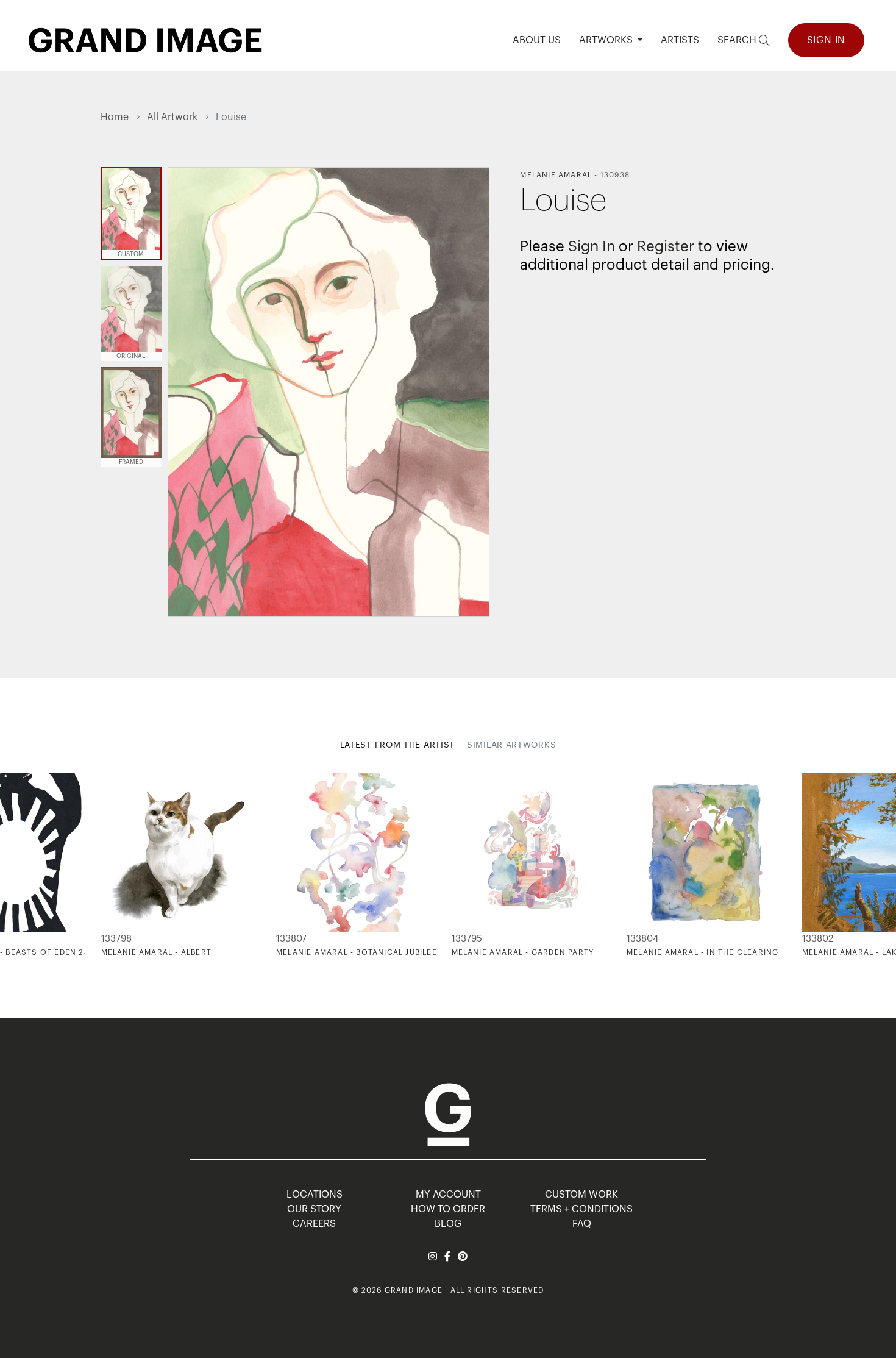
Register (665, 246)
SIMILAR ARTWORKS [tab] (511, 745)
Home (115, 117)
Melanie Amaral (556, 175)
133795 (467, 938)
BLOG (448, 1224)
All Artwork (172, 117)
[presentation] (109, 865)
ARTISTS (680, 40)
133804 (642, 938)
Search (738, 40)
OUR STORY (314, 1209)
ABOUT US (537, 40)
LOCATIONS (314, 1194)
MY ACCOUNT (448, 1194)
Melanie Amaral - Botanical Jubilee (356, 952)
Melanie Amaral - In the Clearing (702, 952)
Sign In (826, 40)
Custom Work (581, 1194)
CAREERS (314, 1224)
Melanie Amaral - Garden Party (523, 952)
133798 (116, 938)
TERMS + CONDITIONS (581, 1209)
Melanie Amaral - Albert (156, 952)
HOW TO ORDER (448, 1209)
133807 (291, 938)
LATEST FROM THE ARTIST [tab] (397, 745)
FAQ (581, 1224)
